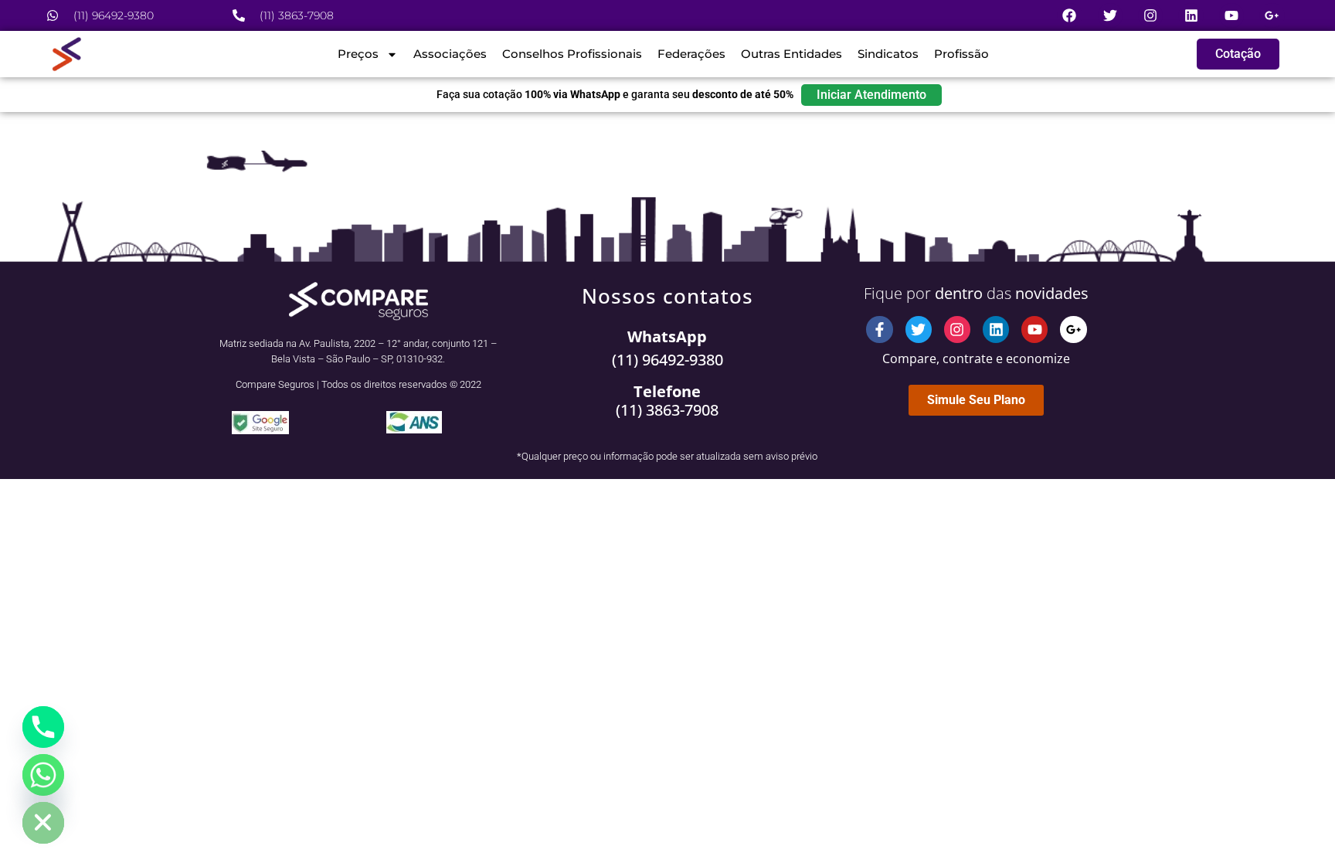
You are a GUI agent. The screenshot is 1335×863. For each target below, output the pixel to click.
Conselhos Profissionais (572, 53)
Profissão (961, 53)
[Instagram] (1150, 15)
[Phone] (43, 727)
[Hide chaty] (43, 823)
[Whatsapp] (43, 775)
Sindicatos (888, 53)
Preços (358, 53)
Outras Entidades (791, 53)
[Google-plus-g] (1271, 15)
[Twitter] (1110, 15)
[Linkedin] (1190, 15)
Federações (691, 53)
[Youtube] (1231, 15)
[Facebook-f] (879, 329)
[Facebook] (1069, 15)
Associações (450, 53)
